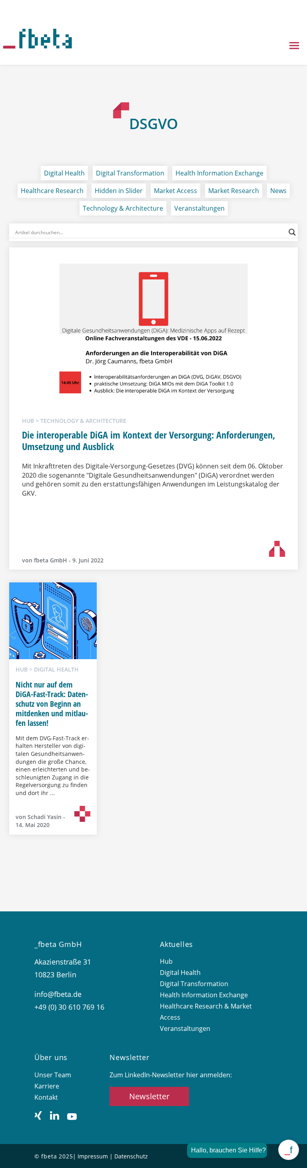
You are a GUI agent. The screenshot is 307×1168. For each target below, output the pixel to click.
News (278, 190)
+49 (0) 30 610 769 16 (69, 1007)
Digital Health (64, 173)
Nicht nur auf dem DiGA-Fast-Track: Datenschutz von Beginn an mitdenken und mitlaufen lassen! (52, 703)
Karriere (46, 1086)
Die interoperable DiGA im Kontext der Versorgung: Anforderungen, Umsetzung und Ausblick (148, 440)
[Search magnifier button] (292, 232)
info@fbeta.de (58, 994)
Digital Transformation (130, 173)
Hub (166, 961)
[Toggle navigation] (294, 46)
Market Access (175, 190)
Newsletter (149, 1096)
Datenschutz (131, 1156)
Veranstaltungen (199, 208)
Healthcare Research (52, 190)
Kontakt (46, 1097)
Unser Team (52, 1074)
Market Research (233, 190)
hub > (31, 421)
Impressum (93, 1156)
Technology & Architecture (123, 208)
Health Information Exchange (219, 173)
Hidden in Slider (119, 190)
